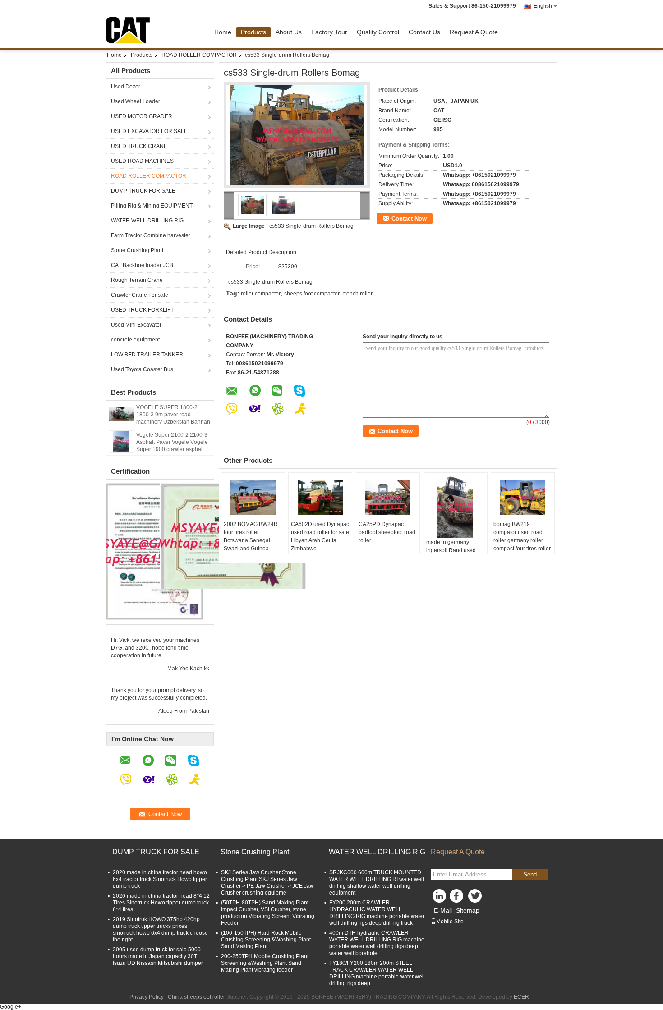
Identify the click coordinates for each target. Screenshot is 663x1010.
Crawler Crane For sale (139, 295)
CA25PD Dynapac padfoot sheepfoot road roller (387, 532)
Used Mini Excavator (136, 325)
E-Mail (443, 910)
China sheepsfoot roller (196, 997)
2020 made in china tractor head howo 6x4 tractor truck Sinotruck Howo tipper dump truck (160, 879)
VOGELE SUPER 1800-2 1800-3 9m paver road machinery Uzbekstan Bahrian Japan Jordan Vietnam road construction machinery (173, 421)
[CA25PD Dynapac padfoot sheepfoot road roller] (387, 497)
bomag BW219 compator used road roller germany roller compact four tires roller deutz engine (522, 540)
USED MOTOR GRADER (141, 116)
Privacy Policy (146, 997)
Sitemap (467, 910)
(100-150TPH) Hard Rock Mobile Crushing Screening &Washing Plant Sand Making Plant (266, 940)
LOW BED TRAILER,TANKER (147, 354)
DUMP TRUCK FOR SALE (143, 191)
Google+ (10, 1007)
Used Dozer (125, 86)
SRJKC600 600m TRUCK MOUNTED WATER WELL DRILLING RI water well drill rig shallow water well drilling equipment (376, 882)
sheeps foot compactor (312, 294)
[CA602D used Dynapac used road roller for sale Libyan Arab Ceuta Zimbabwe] (320, 497)
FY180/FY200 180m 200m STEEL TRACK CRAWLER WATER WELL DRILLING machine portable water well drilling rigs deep (377, 973)
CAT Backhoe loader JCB (142, 265)
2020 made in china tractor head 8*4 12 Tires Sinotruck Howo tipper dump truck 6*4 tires (161, 903)
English (543, 6)
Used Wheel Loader (135, 101)
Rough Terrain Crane (137, 280)
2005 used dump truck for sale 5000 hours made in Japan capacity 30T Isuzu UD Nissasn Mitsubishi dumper (158, 956)
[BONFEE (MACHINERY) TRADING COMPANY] (228, 205)
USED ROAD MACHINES (142, 161)
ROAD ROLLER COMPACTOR (199, 55)
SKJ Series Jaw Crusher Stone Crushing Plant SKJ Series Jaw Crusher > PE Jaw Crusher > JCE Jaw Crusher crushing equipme (267, 882)
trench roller (358, 294)
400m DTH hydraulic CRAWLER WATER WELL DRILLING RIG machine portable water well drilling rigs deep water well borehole (376, 943)
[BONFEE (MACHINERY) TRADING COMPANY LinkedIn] (440, 898)
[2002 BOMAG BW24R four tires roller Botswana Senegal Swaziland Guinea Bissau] (253, 497)
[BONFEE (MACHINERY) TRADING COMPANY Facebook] (458, 898)
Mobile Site (450, 921)
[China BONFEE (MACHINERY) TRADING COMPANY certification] (154, 551)
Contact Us (424, 32)
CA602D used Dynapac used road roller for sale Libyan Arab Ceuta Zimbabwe (320, 536)
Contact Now (409, 218)
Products (253, 32)
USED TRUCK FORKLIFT (142, 310)
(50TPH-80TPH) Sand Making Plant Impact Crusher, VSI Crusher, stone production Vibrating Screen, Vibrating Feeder (267, 912)
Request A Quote (474, 32)
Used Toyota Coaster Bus (142, 369)
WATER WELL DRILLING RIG (147, 220)
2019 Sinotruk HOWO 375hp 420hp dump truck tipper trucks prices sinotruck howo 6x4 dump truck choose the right (160, 929)
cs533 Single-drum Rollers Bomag (311, 226)
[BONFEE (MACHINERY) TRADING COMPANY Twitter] (476, 898)
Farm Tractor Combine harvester (150, 235)
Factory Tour (329, 32)
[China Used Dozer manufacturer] (130, 30)
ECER (521, 997)
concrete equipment (135, 340)
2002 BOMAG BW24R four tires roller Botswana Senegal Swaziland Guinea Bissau (251, 540)
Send (530, 874)
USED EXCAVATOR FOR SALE (149, 131)
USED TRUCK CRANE (139, 146)
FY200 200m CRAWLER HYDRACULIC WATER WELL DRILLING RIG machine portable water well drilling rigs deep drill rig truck (376, 912)
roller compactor (261, 294)
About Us (289, 32)
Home (222, 32)
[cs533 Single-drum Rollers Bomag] (296, 135)
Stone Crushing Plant (137, 250)
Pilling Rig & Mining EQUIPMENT (152, 206)
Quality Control (378, 32)
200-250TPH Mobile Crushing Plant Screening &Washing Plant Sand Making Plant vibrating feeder (264, 963)
